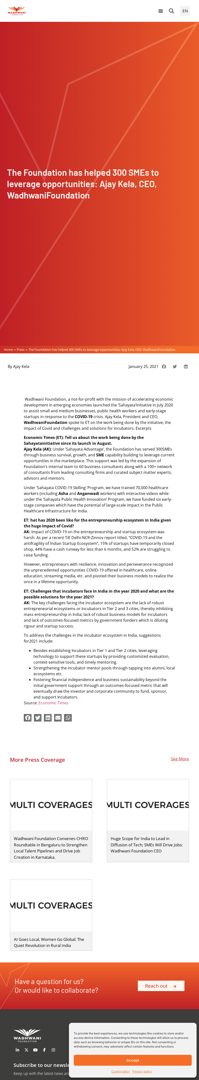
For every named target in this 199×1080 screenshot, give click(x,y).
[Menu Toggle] (160, 10)
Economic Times (53, 703)
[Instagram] (53, 1050)
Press (21, 350)
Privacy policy (142, 1071)
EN (185, 10)
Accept (132, 1060)
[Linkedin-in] (17, 1050)
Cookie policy (120, 1071)
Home (8, 350)
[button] (171, 11)
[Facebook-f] (44, 1050)
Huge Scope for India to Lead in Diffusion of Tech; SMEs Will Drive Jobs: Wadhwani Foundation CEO (147, 845)
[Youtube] (35, 1050)
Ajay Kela (21, 366)
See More (180, 759)
